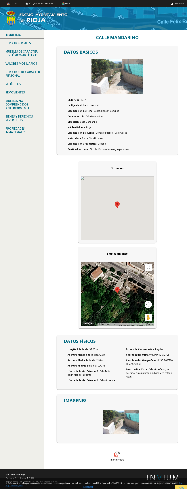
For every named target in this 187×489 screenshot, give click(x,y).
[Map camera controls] (148, 304)
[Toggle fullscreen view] (148, 267)
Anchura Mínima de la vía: (82, 365)
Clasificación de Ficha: (80, 110)
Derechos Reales (18, 43)
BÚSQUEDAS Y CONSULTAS (41, 3)
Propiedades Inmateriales (15, 130)
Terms (150, 324)
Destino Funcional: (78, 149)
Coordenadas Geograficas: (141, 360)
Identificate (179, 3)
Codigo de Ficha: (77, 105)
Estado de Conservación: (140, 349)
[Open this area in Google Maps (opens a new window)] (88, 323)
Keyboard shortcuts (106, 324)
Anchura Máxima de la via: (83, 354)
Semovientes (15, 92)
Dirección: (73, 121)
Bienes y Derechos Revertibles (19, 118)
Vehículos (13, 84)
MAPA (67, 3)
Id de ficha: (74, 99)
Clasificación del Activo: (81, 132)
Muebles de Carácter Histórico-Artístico (21, 53)
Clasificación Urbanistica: (82, 143)
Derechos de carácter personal (22, 74)
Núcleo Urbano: (77, 127)
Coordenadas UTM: (137, 354)
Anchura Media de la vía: (82, 360)
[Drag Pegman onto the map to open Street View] (148, 317)
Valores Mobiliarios (21, 64)
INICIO (13, 3)
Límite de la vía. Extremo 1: (83, 371)
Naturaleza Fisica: (78, 138)
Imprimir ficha (117, 459)
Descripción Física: (137, 369)
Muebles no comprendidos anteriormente (17, 104)
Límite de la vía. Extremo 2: (83, 380)
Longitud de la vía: (78, 349)
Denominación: (76, 116)
